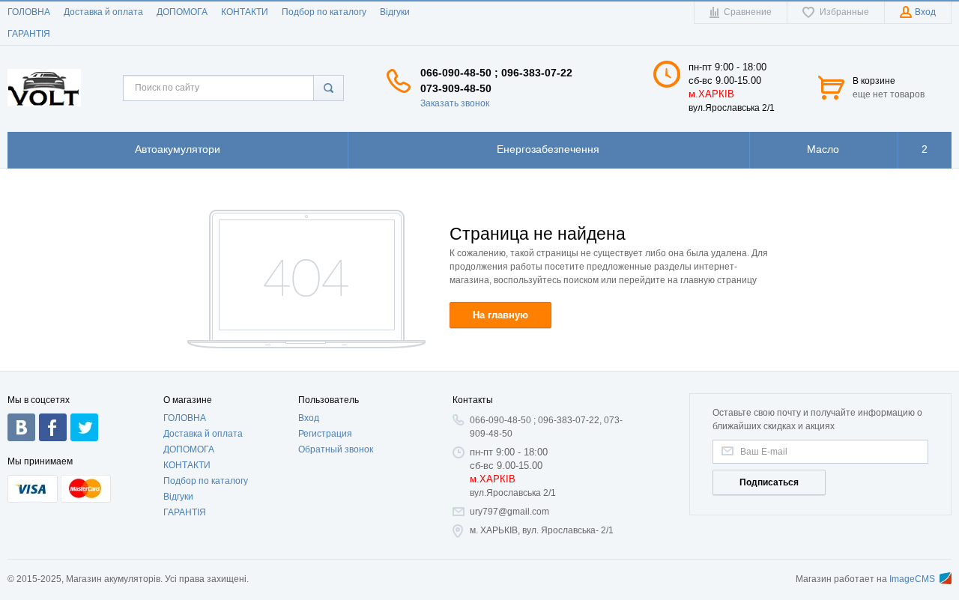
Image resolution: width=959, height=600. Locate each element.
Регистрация (325, 433)
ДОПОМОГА (182, 12)
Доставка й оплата (103, 12)
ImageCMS (912, 579)
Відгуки (395, 12)
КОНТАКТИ (244, 12)
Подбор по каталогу (324, 12)
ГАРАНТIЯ (28, 33)
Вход (308, 417)
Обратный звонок (335, 449)
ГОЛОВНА (28, 12)
